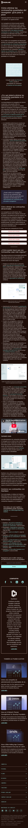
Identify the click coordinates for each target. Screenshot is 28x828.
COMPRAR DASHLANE (6, 797)
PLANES (3, 773)
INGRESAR (3, 801)
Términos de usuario (5, 819)
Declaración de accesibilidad (11, 824)
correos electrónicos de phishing (18, 140)
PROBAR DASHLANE (6, 792)
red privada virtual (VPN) (20, 387)
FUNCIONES (4, 787)
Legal (15, 821)
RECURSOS (3, 778)
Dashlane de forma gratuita (15, 85)
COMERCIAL (4, 764)
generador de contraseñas (16, 278)
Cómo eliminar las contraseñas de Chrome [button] (12, 228)
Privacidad (10, 821)
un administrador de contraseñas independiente (14, 44)
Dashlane (21, 448)
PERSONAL (3, 769)
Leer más (14, 649)
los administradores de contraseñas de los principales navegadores (13, 199)
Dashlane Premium (10, 351)
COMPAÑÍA (3, 783)
